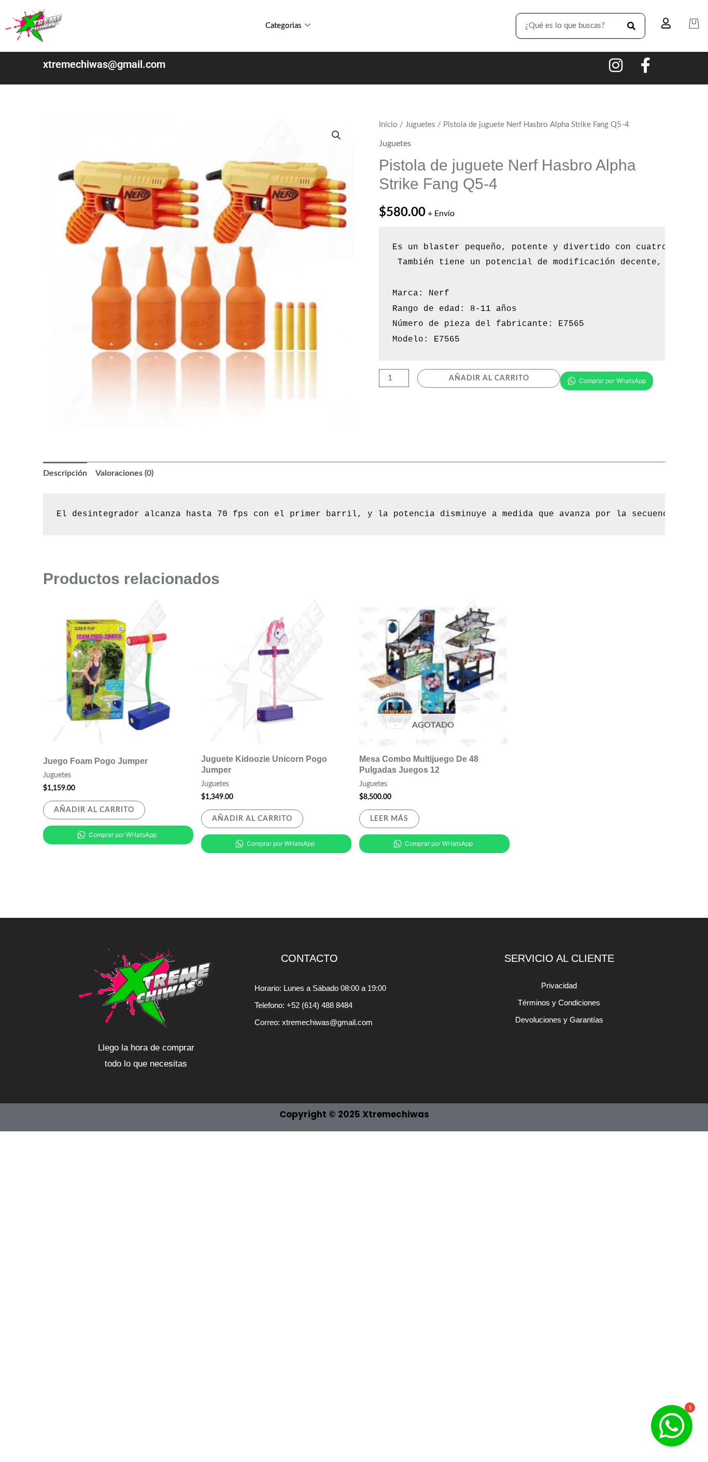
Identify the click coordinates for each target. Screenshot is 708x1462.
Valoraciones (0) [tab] (124, 473)
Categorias (283, 26)
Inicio (388, 125)
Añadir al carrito (489, 378)
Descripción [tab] (65, 473)
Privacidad (559, 985)
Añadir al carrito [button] (94, 810)
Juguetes (420, 125)
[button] (336, 135)
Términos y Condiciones (559, 1002)
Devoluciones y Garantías (559, 1019)
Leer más (389, 818)
